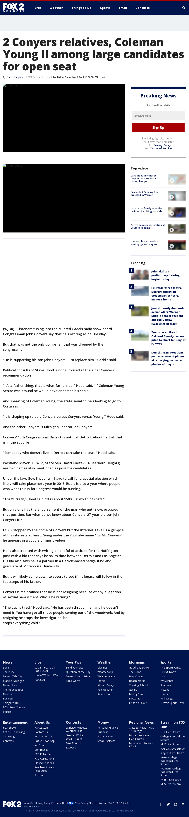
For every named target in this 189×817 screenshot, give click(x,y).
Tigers (164, 694)
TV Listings (9, 736)
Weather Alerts (106, 676)
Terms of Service (161, 148)
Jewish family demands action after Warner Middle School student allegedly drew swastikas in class (167, 315)
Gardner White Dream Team (74, 737)
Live (38, 662)
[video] (177, 179)
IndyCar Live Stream (172, 753)
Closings (102, 667)
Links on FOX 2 (138, 703)
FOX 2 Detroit (33, 77)
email (183, 804)
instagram (176, 804)
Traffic (101, 681)
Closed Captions (44, 763)
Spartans (165, 685)
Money (103, 722)
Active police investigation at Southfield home (148, 226)
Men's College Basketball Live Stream (169, 761)
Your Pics (73, 662)
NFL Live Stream (170, 732)
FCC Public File (43, 754)
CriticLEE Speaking (14, 732)
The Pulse (9, 672)
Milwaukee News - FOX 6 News (140, 737)
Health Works (137, 681)
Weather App (105, 672)
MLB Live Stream (170, 744)
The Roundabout (13, 689)
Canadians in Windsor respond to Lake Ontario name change (145, 178)
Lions (163, 676)
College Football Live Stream (172, 738)
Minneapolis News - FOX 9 (141, 744)
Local (6, 667)
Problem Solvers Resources (44, 769)
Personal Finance (107, 727)
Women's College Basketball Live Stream (170, 772)
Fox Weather (105, 689)
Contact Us (41, 732)
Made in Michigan (13, 681)
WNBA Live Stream (171, 779)
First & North (168, 672)
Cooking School (138, 685)
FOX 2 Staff (41, 727)
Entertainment (15, 722)
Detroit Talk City (12, 676)
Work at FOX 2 (43, 736)
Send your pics (74, 667)
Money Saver (137, 694)
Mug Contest (137, 676)
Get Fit (133, 689)
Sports (165, 662)
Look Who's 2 (74, 681)
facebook (161, 804)
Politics (7, 711)
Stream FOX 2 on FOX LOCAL (45, 669)
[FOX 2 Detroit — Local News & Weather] (15, 7)
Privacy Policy (162, 145)
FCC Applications (44, 758)
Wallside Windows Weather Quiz (76, 729)
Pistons (164, 689)
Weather (104, 662)
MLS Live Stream (170, 784)
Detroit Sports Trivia (78, 676)
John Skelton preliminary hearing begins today (165, 275)
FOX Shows (10, 727)
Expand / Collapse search (184, 7)
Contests (8, 741)
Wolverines (166, 681)
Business (8, 698)
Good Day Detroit (139, 667)
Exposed (71, 747)
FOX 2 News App (45, 741)
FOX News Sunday (14, 707)
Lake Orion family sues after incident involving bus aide (147, 210)
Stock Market (105, 736)
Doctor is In (136, 698)
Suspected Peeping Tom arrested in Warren (145, 193)
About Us (42, 722)
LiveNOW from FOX (46, 675)
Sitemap (39, 775)
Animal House (105, 694)
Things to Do (11, 703)
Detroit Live (10, 685)
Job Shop (40, 745)
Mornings (137, 662)
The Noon (135, 672)
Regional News (141, 722)
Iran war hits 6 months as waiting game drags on (145, 243)
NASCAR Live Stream (172, 748)
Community (41, 749)
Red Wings (166, 698)
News (46, 77)
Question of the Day (78, 672)
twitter (168, 804)
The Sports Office (170, 667)
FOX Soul (40, 679)
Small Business (106, 741)
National (8, 694)
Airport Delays (105, 685)
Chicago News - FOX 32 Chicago (141, 729)
